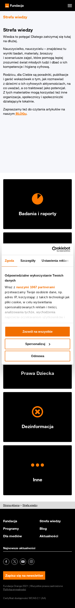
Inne (37, 479)
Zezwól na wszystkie (37, 331)
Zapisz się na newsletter (24, 575)
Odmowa (37, 356)
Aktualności (49, 536)
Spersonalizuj (35, 344)
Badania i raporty (37, 213)
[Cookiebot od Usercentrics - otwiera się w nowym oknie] (53, 249)
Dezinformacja (38, 426)
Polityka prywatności (14, 589)
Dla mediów (12, 536)
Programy (11, 528)
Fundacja (10, 521)
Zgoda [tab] (9, 260)
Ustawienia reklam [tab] (55, 260)
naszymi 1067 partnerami (35, 287)
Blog (43, 528)
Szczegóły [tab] (28, 260)
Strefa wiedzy (50, 521)
